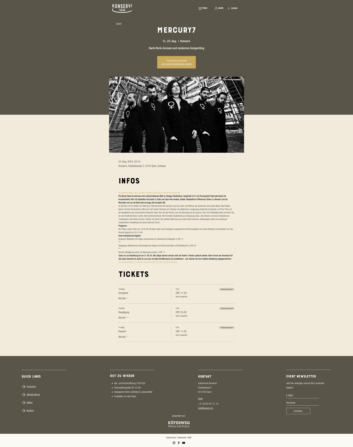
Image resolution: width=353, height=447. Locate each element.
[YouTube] (183, 443)
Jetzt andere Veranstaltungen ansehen (177, 64)
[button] (201, 8)
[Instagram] (174, 443)
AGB (189, 437)
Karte (200, 398)
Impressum (182, 437)
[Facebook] (178, 443)
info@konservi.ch (205, 408)
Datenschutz (171, 437)
